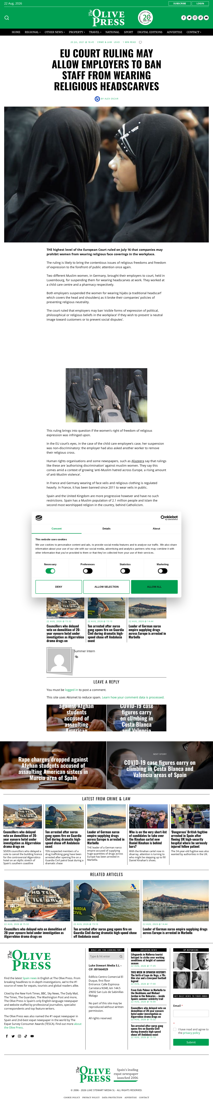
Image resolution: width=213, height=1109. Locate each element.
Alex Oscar (111, 98)
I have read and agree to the (193, 1031)
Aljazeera (137, 461)
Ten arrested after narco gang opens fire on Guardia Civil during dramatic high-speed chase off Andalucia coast (106, 633)
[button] (121, 956)
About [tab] (156, 528)
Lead (117, 42)
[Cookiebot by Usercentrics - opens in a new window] (163, 517)
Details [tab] (107, 528)
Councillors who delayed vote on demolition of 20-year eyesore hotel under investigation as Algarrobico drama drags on (65, 633)
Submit (191, 1042)
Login (200, 3)
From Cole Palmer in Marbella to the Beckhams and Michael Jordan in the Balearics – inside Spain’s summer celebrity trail (148, 994)
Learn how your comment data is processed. (133, 697)
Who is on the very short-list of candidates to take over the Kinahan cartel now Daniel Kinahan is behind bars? (148, 839)
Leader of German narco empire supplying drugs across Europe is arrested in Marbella (147, 631)
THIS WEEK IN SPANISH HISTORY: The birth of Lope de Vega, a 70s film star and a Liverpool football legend (148, 976)
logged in (71, 690)
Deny (58, 586)
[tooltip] (183, 17)
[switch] (88, 571)
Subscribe (179, 3)
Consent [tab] (57, 528)
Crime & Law (104, 42)
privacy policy (191, 1033)
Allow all (154, 586)
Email (178, 1005)
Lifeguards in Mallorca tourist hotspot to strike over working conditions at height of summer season (148, 959)
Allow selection (107, 586)
